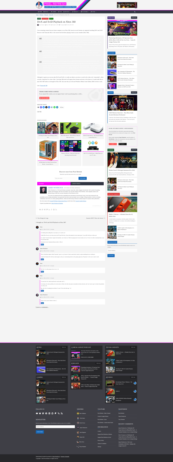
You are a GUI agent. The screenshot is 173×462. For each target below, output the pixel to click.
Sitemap (99, 446)
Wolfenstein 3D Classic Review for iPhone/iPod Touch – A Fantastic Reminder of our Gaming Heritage (127, 430)
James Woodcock (42, 24)
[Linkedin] (49, 210)
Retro (46, 11)
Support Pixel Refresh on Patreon (105, 434)
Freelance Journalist (65, 456)
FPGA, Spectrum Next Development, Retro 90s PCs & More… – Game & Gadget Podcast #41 (90, 377)
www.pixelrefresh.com (96, 205)
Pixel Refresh (55, 3)
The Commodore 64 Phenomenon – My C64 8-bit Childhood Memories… (126, 72)
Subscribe (83, 178)
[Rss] (56, 210)
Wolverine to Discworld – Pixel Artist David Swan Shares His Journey (126, 58)
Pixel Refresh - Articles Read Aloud (105, 422)
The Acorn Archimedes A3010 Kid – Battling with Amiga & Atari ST (126, 444)
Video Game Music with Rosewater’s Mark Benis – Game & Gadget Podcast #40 (90, 385)
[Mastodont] (42, 210)
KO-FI (113, 144)
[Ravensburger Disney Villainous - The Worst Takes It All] (110, 383)
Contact (99, 431)
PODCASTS (84, 357)
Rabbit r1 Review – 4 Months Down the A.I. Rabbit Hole (121, 215)
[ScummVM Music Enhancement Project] (127, 2)
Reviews (67, 11)
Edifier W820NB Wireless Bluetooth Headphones (123, 399)
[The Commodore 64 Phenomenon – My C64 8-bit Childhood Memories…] (112, 72)
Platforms (85, 11)
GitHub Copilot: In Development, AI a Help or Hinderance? (126, 228)
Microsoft (46, 14)
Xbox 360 (51, 14)
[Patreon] (47, 210)
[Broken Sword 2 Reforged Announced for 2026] (122, 160)
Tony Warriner (121, 419)
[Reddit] (54, 210)
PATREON (122, 144)
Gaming (54, 11)
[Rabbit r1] (110, 391)
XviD (73, 24)
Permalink (52, 229)
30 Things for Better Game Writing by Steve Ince (126, 65)
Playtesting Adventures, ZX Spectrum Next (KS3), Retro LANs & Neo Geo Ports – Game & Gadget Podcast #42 (122, 40)
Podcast (75, 11)
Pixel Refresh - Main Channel (104, 413)
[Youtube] (40, 210)
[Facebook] (51, 210)
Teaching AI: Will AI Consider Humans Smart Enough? (126, 235)
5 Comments (62, 24)
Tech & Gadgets (45, 18)
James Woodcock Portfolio (57, 203)
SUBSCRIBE (111, 255)
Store (93, 11)
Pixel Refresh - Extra (102, 419)
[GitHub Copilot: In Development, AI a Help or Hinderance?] (112, 229)
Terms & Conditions (102, 443)
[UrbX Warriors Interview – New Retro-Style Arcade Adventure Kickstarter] (112, 79)
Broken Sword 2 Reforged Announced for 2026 (122, 170)
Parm (41, 227)
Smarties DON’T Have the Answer (94, 218)
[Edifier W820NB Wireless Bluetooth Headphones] (110, 399)
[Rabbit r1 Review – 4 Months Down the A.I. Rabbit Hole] (122, 204)
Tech (60, 11)
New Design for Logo (43, 218)
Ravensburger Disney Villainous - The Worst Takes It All (124, 383)
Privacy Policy (101, 440)
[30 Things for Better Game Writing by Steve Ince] (112, 65)
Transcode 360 (43, 85)
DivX (67, 24)
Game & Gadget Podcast (80, 201)
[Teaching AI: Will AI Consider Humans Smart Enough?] (112, 236)
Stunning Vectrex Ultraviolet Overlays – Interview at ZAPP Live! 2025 (126, 86)
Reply (42, 244)
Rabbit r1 (118, 391)
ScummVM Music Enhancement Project (58, 201)
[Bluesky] (44, 210)
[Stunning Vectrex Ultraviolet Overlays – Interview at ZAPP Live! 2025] (112, 86)
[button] (135, 12)
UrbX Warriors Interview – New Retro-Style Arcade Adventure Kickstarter (126, 79)
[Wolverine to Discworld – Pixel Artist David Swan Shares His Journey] (112, 58)
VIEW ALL (134, 17)
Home (40, 11)
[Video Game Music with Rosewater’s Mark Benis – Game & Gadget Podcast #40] (75, 386)
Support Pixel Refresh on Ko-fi (104, 437)
